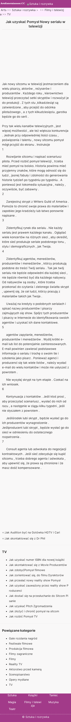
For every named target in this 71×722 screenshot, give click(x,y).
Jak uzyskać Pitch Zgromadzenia (31, 606)
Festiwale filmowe (20, 643)
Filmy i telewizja (32, 703)
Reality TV (15, 664)
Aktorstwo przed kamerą (25, 669)
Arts (3, 10)
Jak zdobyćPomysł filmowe (27, 570)
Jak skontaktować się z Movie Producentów (38, 565)
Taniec (53, 695)
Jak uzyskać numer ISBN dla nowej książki (37, 559)
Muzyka (53, 702)
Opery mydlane (19, 679)
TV (9, 14)
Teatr (12, 709)
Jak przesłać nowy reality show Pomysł (35, 580)
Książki (32, 695)
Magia (12, 702)
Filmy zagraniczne (21, 654)
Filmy (12, 659)
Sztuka (12, 695)
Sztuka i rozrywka (41, 3)
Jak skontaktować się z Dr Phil (25, 538)
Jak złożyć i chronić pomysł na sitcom (34, 611)
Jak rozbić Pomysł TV (23, 616)
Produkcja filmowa (21, 648)
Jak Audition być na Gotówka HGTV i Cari (33, 532)
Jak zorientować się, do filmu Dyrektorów (37, 575)
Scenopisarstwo (19, 674)
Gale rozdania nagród (23, 638)
